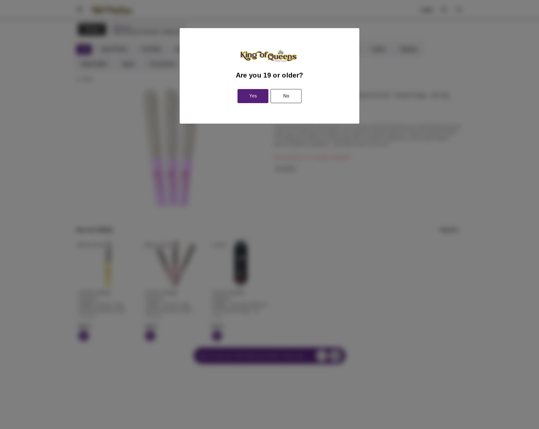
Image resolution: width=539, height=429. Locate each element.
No (286, 96)
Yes (253, 96)
